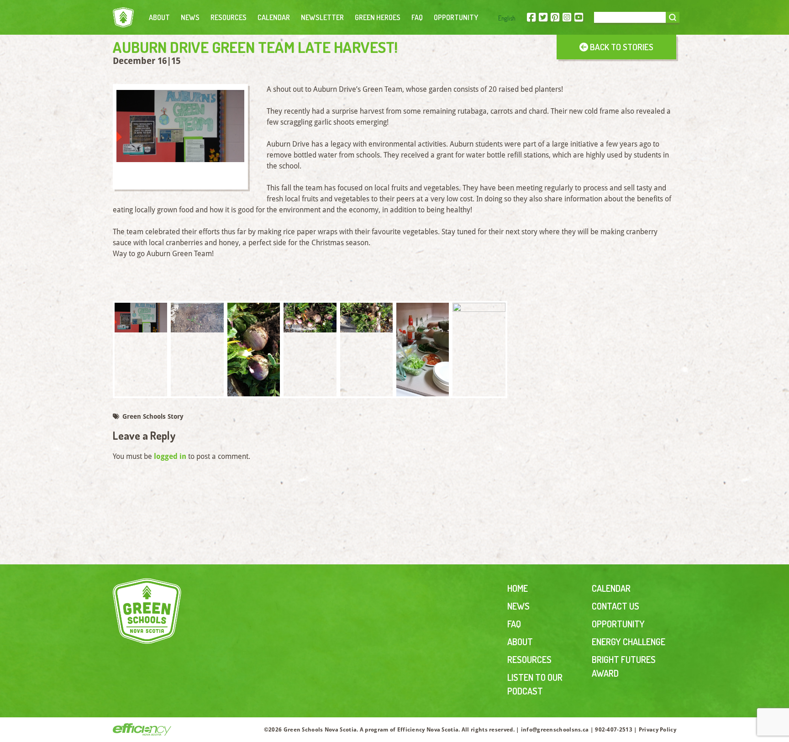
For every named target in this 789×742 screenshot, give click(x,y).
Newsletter (322, 17)
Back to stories (620, 47)
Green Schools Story (152, 416)
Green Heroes (377, 17)
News (190, 17)
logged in (170, 456)
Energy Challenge (628, 641)
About (159, 17)
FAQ (417, 17)
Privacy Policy (657, 729)
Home (517, 588)
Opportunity (456, 17)
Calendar (274, 17)
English (506, 18)
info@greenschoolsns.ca (555, 729)
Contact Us (615, 606)
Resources (228, 17)
